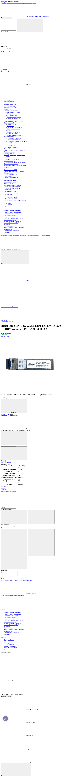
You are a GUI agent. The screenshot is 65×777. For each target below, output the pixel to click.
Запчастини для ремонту (14, 127)
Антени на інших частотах (15, 135)
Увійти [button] (3, 430)
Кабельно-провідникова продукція (14, 227)
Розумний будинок (9, 226)
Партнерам (8, 235)
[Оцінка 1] (14, 535)
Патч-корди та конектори (11, 230)
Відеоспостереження (10, 215)
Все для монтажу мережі (11, 217)
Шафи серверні (8, 229)
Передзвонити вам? (6, 17)
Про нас (3, 235)
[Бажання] (32, 242)
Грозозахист (10, 126)
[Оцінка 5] (14, 562)
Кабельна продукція (10, 220)
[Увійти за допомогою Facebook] (14, 517)
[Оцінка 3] (14, 549)
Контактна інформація (40, 235)
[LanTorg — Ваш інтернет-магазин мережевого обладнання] (9, 576)
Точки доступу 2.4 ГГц (14, 138)
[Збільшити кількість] (14, 453)
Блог (48, 235)
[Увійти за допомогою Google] (41, 517)
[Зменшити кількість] (14, 438)
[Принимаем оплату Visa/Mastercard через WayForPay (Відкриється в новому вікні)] (16, 580)
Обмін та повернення (28, 235)
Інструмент (7, 232)
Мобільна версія (31, 593)
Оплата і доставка (17, 235)
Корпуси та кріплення (13, 129)
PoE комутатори (12, 115)
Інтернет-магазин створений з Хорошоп (12, 595)
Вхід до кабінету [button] (9, 640)
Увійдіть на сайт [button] (5, 414)
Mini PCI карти (11, 124)
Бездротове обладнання (11, 213)
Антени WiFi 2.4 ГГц (13, 132)
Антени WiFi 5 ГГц (13, 133)
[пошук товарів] (30, 25)
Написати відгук (5, 336)
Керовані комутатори (13, 118)
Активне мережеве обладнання (13, 212)
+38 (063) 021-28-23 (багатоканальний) (37, 16)
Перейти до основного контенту (10, 1)
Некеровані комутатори (14, 117)
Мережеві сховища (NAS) (11, 223)
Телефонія (7, 224)
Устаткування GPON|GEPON (12, 221)
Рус (5, 266)
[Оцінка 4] (41, 549)
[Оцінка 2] (41, 535)
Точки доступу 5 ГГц (13, 139)
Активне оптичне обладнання (12, 210)
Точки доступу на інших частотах (17, 141)
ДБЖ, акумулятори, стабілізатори (13, 218)
